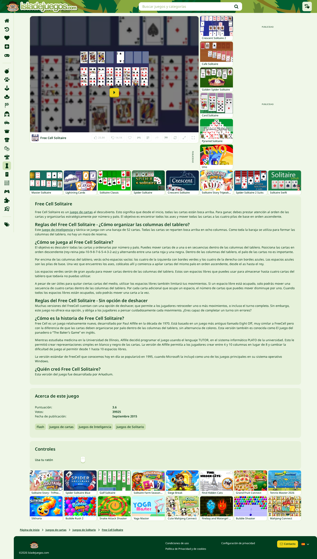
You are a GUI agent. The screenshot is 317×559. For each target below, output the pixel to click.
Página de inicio (29, 530)
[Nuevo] (7, 46)
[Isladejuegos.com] (41, 6)
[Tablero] (7, 209)
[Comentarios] (166, 137)
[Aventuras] (7, 96)
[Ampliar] (184, 137)
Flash (40, 427)
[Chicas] (7, 114)
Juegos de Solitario (130, 427)
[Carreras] (7, 105)
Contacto (289, 544)
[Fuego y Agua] (7, 148)
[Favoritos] (7, 38)
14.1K (116, 136)
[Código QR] (148, 137)
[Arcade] (7, 88)
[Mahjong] (7, 174)
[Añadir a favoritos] (129, 137)
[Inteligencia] (7, 165)
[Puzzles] (7, 200)
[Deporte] (7, 140)
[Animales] (7, 79)
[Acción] (7, 71)
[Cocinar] (7, 131)
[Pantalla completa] (193, 137)
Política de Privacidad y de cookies (185, 549)
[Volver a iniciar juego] (175, 137)
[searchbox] (190, 6)
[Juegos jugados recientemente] (307, 6)
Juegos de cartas (61, 427)
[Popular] (7, 55)
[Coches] (7, 122)
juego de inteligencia (57, 230)
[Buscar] (236, 6)
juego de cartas (81, 212)
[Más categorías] (7, 224)
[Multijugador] (7, 191)
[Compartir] (157, 137)
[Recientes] (7, 29)
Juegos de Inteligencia (95, 427)
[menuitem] (7, 20)
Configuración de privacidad (238, 543)
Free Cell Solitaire (112, 530)
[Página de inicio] (7, 20)
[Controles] (139, 137)
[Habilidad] (7, 157)
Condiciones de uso (177, 543)
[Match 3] (7, 183)
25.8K (99, 136)
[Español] (306, 544)
